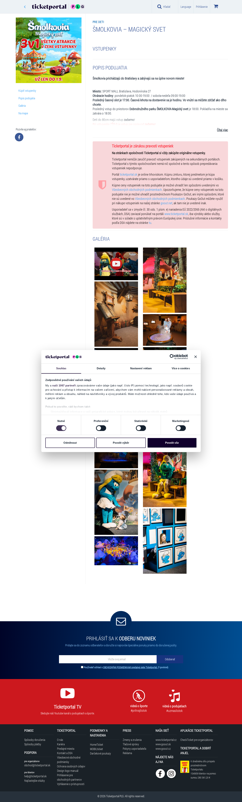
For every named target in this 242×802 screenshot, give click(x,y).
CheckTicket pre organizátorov (196, 740)
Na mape (23, 113)
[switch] (101, 428)
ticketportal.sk (128, 174)
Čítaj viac (222, 130)
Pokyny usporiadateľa (134, 748)
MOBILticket (96, 749)
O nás (60, 740)
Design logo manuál (67, 770)
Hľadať (166, 6)
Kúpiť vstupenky (27, 90)
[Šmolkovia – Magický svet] (116, 264)
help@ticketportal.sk (35, 776)
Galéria (22, 105)
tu (150, 223)
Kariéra (61, 744)
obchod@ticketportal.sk (37, 765)
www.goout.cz (163, 748)
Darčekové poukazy (100, 753)
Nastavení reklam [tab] (141, 368)
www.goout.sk (163, 744)
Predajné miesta (65, 748)
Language (186, 6)
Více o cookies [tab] (181, 368)
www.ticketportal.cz (166, 740)
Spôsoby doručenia (34, 740)
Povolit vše (172, 442)
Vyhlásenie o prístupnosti (70, 784)
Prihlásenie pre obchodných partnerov (69, 777)
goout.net (166, 203)
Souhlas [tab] (61, 368)
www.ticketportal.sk (176, 214)
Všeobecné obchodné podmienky (68, 760)
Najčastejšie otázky (34, 780)
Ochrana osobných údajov (71, 766)
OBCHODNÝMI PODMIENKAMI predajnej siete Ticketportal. (130, 667)
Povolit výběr (121, 442)
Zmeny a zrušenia (132, 740)
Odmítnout (70, 442)
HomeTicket (96, 744)
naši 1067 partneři (64, 385)
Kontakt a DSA (65, 753)
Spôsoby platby (32, 744)
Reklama (127, 753)
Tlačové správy (131, 744)
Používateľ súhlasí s (126, 667)
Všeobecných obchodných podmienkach (137, 190)
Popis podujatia (26, 98)
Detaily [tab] (101, 368)
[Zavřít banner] (195, 357)
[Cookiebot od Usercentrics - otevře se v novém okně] (172, 356)
